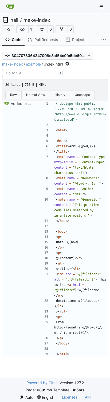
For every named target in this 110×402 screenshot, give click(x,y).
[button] (22, 29)
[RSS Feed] (8, 29)
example (33, 64)
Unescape (82, 95)
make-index (36, 20)
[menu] (26, 397)
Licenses (69, 397)
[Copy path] (67, 64)
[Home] (10, 6)
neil (14, 20)
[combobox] (33, 73)
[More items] (103, 40)
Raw (13, 95)
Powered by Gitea (42, 382)
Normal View (35, 95)
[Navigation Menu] (102, 6)
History (60, 95)
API (88, 397)
